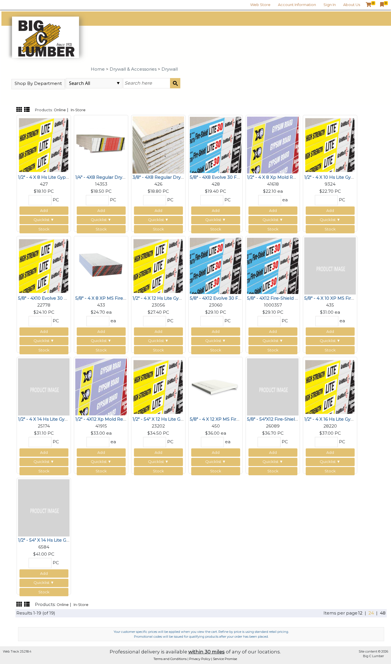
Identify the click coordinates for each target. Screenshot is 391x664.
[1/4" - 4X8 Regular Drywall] (101, 144)
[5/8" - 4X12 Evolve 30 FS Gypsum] (215, 265)
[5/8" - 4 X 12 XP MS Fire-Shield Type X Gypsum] (215, 386)
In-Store (78, 110)
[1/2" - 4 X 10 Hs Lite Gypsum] (330, 144)
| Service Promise (224, 659)
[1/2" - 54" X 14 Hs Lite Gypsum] (44, 507)
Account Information (297, 4)
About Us (351, 4)
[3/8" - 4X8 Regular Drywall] (158, 144)
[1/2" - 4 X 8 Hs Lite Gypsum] (44, 144)
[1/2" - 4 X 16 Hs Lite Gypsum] (330, 386)
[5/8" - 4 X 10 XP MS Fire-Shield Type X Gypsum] (330, 265)
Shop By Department (38, 83)
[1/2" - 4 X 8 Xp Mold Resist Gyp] (273, 144)
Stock (44, 229)
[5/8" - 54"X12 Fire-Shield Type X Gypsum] (273, 386)
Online (60, 110)
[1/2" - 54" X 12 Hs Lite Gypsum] (158, 386)
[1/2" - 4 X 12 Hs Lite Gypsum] (158, 265)
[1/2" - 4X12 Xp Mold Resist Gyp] (101, 386)
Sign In (329, 4)
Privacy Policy (200, 659)
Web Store (260, 4)
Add (44, 210)
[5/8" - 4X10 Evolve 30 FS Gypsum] (44, 265)
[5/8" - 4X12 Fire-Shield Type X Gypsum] (273, 265)
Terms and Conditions (170, 659)
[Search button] (175, 83)
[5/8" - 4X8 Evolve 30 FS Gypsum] (215, 144)
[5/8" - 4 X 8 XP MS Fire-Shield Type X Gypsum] (101, 265)
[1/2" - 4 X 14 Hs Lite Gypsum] (44, 386)
